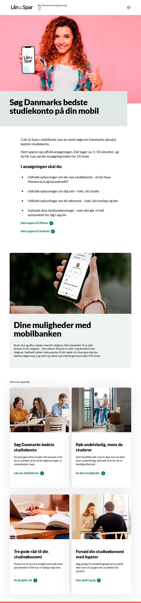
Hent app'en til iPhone (34, 223)
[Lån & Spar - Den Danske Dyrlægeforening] (22, 7)
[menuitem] (128, 7)
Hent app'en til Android (35, 231)
